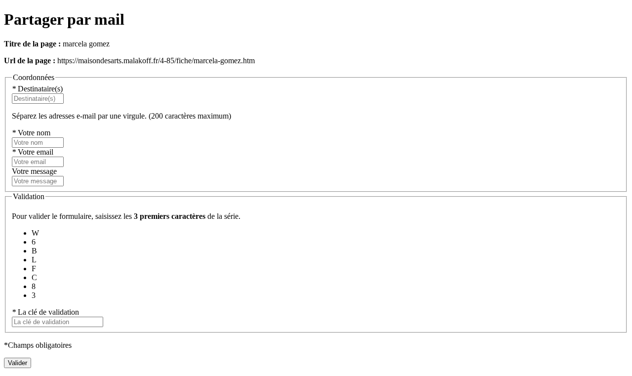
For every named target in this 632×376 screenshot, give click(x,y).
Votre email (32, 152)
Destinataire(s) (37, 88)
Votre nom (31, 132)
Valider (17, 363)
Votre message (34, 171)
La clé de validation (45, 312)
